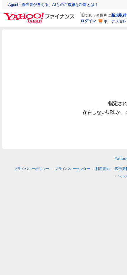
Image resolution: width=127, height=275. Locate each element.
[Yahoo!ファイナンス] (40, 14)
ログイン (88, 21)
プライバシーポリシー (31, 169)
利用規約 (102, 169)
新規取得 (119, 15)
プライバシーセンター (72, 169)
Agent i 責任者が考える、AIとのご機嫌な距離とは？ (53, 4)
